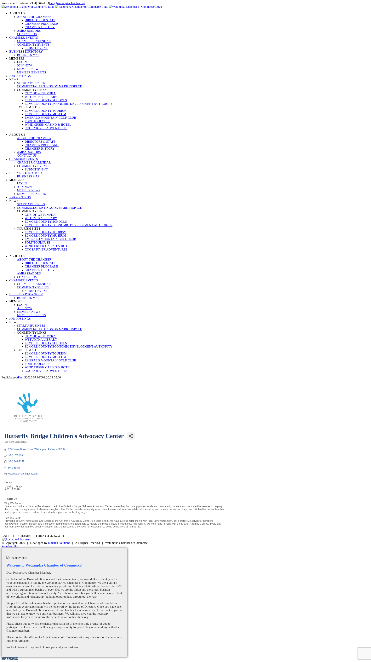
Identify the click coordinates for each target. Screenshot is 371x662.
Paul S (22, 377)
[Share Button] (131, 436)
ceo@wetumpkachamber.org (67, 3)
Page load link (10, 546)
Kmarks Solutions (59, 542)
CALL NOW (10, 658)
